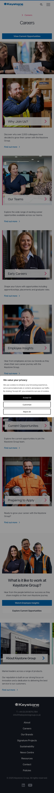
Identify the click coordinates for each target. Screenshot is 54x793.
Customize (27, 404)
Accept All (27, 397)
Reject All (27, 411)
